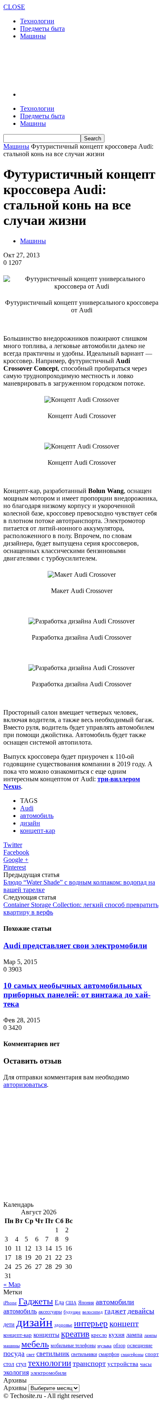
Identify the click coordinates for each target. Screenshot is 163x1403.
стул (21, 1364)
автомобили (115, 1302)
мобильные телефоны (73, 1345)
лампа (134, 1334)
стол (8, 1364)
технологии (49, 1363)
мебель (35, 1344)
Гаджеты (35, 1301)
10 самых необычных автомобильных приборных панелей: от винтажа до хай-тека (76, 994)
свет (30, 1354)
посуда (14, 1354)
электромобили (48, 1373)
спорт (152, 1354)
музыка (104, 1345)
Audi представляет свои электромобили (75, 945)
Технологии (37, 21)
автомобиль (36, 815)
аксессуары (50, 1312)
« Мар (11, 1284)
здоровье (63, 1324)
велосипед (92, 1311)
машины (11, 1345)
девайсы (140, 1311)
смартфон (109, 1354)
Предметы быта (42, 28)
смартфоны (132, 1354)
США (71, 1302)
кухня (117, 1334)
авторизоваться (25, 1084)
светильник (52, 1353)
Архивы (15, 1387)
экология (16, 1372)
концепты (46, 1334)
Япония (86, 1303)
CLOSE (14, 6)
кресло (99, 1335)
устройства (122, 1364)
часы (146, 1364)
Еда (59, 1302)
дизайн (30, 823)
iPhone (10, 1302)
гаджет (115, 1311)
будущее (72, 1311)
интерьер (91, 1323)
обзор (119, 1345)
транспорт (89, 1363)
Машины (33, 36)
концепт (124, 1323)
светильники (84, 1354)
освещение (140, 1345)
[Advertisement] (70, 64)
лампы (150, 1335)
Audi (26, 808)
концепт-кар (37, 830)
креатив (75, 1333)
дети (9, 1324)
